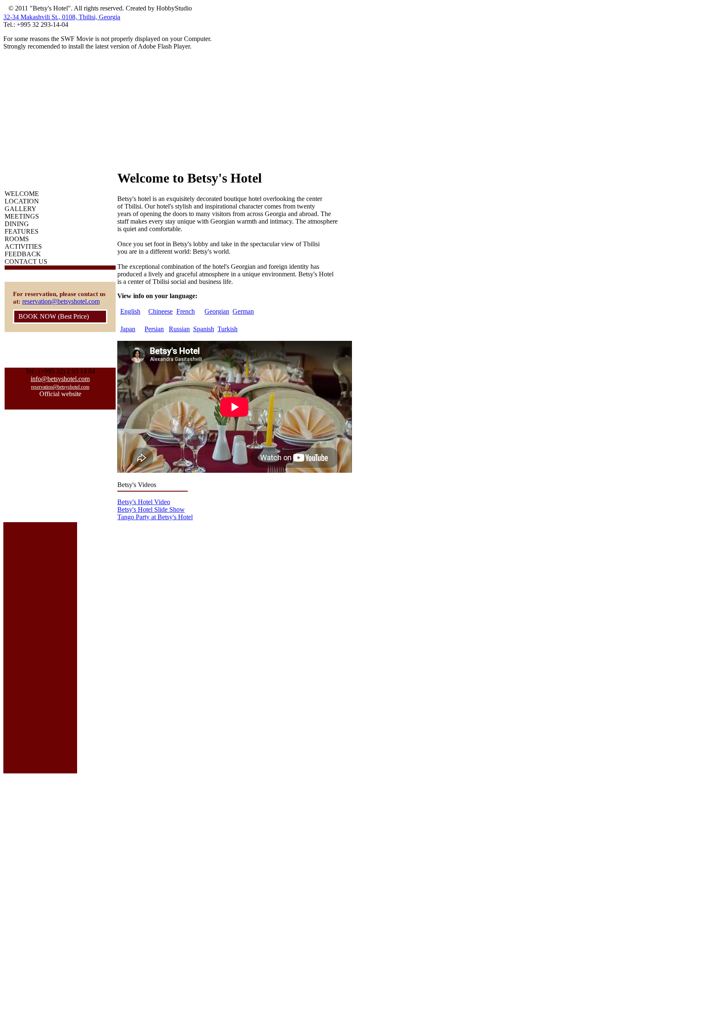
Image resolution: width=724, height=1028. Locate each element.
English (130, 311)
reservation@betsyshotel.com (61, 301)
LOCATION (22, 201)
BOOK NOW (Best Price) (53, 316)
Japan (127, 328)
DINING (17, 223)
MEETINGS (22, 216)
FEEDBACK (23, 254)
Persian (154, 328)
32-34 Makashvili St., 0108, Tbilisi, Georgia (61, 17)
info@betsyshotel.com (60, 378)
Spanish (203, 328)
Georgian (216, 311)
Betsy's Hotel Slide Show (151, 509)
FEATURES (22, 231)
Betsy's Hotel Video (143, 501)
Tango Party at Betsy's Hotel (155, 516)
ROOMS (17, 238)
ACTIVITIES (23, 246)
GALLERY (20, 208)
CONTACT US (26, 261)
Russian (179, 328)
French (185, 311)
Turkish (227, 328)
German (243, 311)
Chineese (160, 311)
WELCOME (22, 193)
